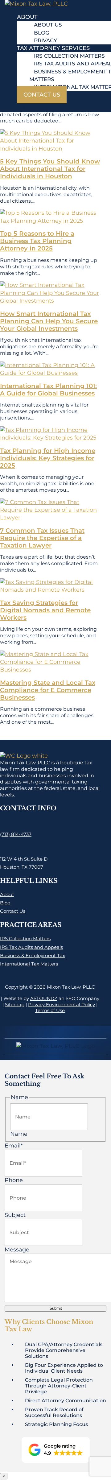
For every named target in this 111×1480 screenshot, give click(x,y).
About (27, 17)
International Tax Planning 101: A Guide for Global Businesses (48, 389)
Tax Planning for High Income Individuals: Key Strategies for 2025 (47, 458)
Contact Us (41, 94)
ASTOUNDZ (43, 998)
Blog (41, 33)
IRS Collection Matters (69, 56)
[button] (56, 1450)
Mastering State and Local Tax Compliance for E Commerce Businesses (47, 690)
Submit (55, 1308)
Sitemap (14, 1004)
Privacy (45, 40)
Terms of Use (50, 1010)
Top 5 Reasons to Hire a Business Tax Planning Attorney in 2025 (37, 241)
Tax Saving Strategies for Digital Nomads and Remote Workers (45, 610)
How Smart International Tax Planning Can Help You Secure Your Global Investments (49, 321)
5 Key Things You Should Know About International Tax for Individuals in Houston (50, 169)
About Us (48, 25)
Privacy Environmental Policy (61, 1004)
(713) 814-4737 (15, 834)
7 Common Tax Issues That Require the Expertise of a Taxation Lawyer (42, 538)
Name (18, 1134)
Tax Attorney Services (53, 48)
